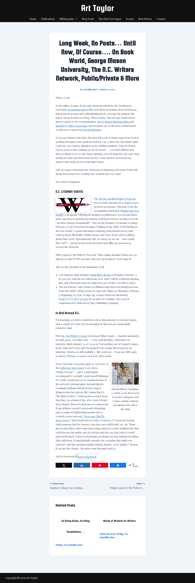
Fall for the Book (107, 533)
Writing (59, 544)
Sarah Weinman (92, 129)
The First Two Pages (110, 18)
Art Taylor (97, 8)
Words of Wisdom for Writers (119, 520)
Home (33, 18)
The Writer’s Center (76, 336)
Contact (160, 18)
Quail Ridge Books (100, 274)
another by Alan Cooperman (71, 125)
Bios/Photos (145, 18)
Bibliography (67, 18)
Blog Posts (88, 18)
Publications (48, 18)
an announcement (78, 109)
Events (129, 18)
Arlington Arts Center (72, 368)
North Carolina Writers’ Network (117, 198)
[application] (75, 19)
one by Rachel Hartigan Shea (113, 121)
